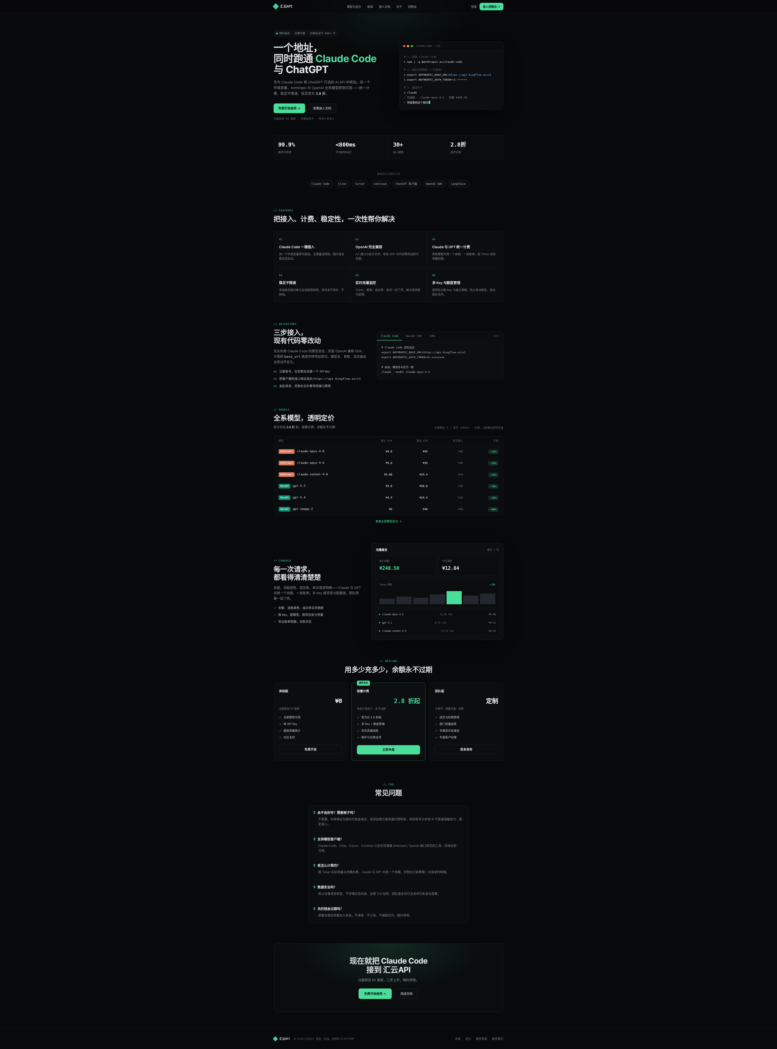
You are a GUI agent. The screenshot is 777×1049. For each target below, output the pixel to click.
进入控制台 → (491, 6)
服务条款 (481, 1038)
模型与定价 (354, 6)
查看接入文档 (322, 108)
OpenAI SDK (414, 335)
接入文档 (384, 6)
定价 (468, 1038)
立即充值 (388, 749)
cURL (432, 335)
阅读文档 (406, 994)
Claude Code (389, 335)
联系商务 (466, 749)
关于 (399, 6)
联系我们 (497, 1038)
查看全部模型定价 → (389, 521)
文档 (458, 1038)
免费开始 (311, 749)
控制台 (412, 6)
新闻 (370, 6)
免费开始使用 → (289, 108)
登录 (474, 6)
